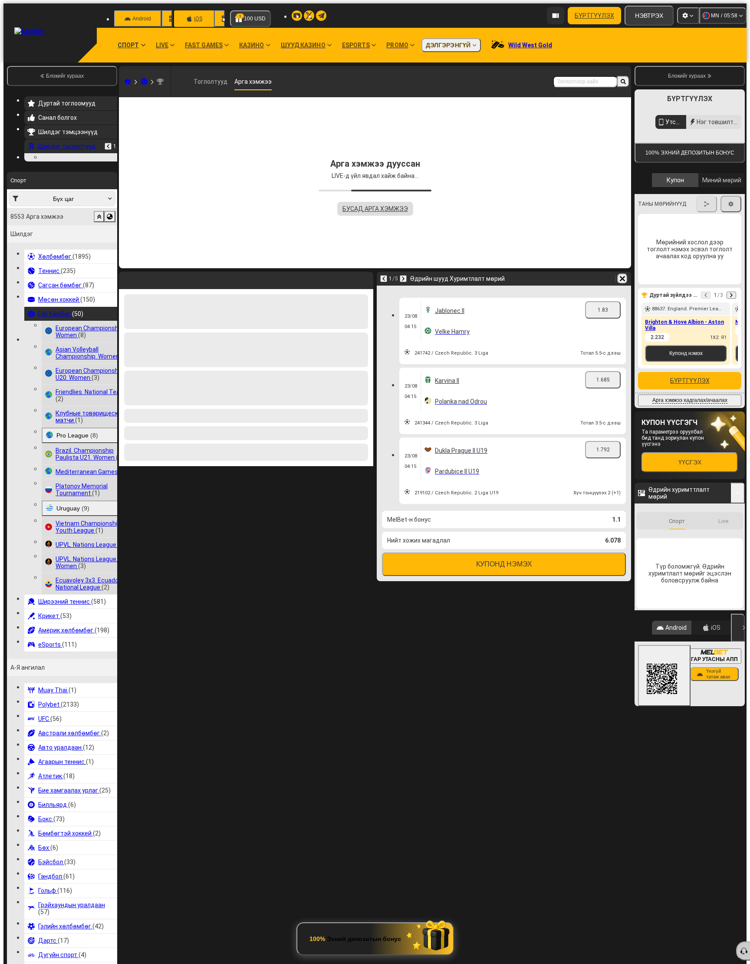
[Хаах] (738, 771)
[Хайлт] (623, 81)
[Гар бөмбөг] (144, 81)
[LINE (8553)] (127, 81)
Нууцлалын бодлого (718, 252)
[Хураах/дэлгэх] (737, 636)
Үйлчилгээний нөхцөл (662, 252)
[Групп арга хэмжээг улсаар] (109, 270)
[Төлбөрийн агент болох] (555, 15)
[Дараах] (403, 278)
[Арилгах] (622, 278)
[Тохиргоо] (688, 15)
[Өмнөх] (108, 146)
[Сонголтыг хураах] (99, 270)
